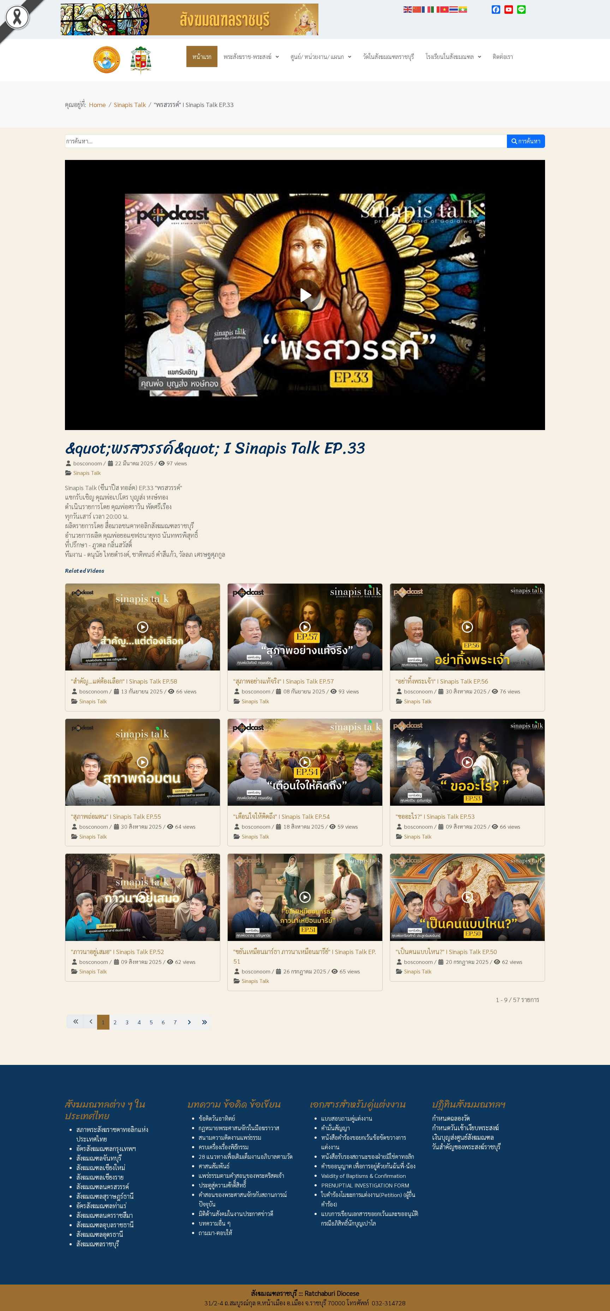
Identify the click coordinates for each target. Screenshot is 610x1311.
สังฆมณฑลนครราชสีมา (104, 1215)
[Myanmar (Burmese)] (463, 8)
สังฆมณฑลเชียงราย (100, 1177)
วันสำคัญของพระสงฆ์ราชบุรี (466, 1147)
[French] (426, 8)
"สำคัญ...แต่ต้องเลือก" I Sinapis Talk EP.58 (124, 681)
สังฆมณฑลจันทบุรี (98, 1158)
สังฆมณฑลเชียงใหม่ (100, 1167)
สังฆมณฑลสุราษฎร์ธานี (105, 1196)
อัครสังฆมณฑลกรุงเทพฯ (106, 1148)
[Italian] (435, 8)
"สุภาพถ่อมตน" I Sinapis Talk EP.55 (116, 816)
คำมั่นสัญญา (335, 1128)
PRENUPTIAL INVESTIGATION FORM (365, 1185)
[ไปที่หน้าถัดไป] (188, 1022)
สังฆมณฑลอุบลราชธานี (105, 1225)
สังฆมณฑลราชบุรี (97, 1244)
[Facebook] (496, 9)
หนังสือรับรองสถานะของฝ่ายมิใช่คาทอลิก (367, 1156)
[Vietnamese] (444, 8)
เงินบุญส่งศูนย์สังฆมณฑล (463, 1137)
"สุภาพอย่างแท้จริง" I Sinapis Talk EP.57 (283, 681)
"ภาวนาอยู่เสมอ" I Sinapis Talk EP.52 (117, 951)
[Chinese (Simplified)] (417, 8)
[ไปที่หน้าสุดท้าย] (203, 1022)
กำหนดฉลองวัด (451, 1118)
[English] (408, 8)
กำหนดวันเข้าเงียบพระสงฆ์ (465, 1128)
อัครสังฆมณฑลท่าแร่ (101, 1206)
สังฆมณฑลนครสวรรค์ (102, 1186)
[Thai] (454, 8)
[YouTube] (508, 9)
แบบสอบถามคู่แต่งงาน (346, 1118)
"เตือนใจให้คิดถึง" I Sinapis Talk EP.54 (281, 816)
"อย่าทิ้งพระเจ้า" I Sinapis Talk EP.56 (442, 681)
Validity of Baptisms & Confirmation (363, 1175)
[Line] (521, 9)
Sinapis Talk (87, 472)
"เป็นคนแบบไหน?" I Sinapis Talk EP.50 (446, 951)
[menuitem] (201, 56)
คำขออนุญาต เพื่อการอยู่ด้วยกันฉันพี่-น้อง (368, 1166)
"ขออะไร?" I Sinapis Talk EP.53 (435, 816)
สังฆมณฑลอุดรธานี (99, 1234)
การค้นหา (528, 141)
